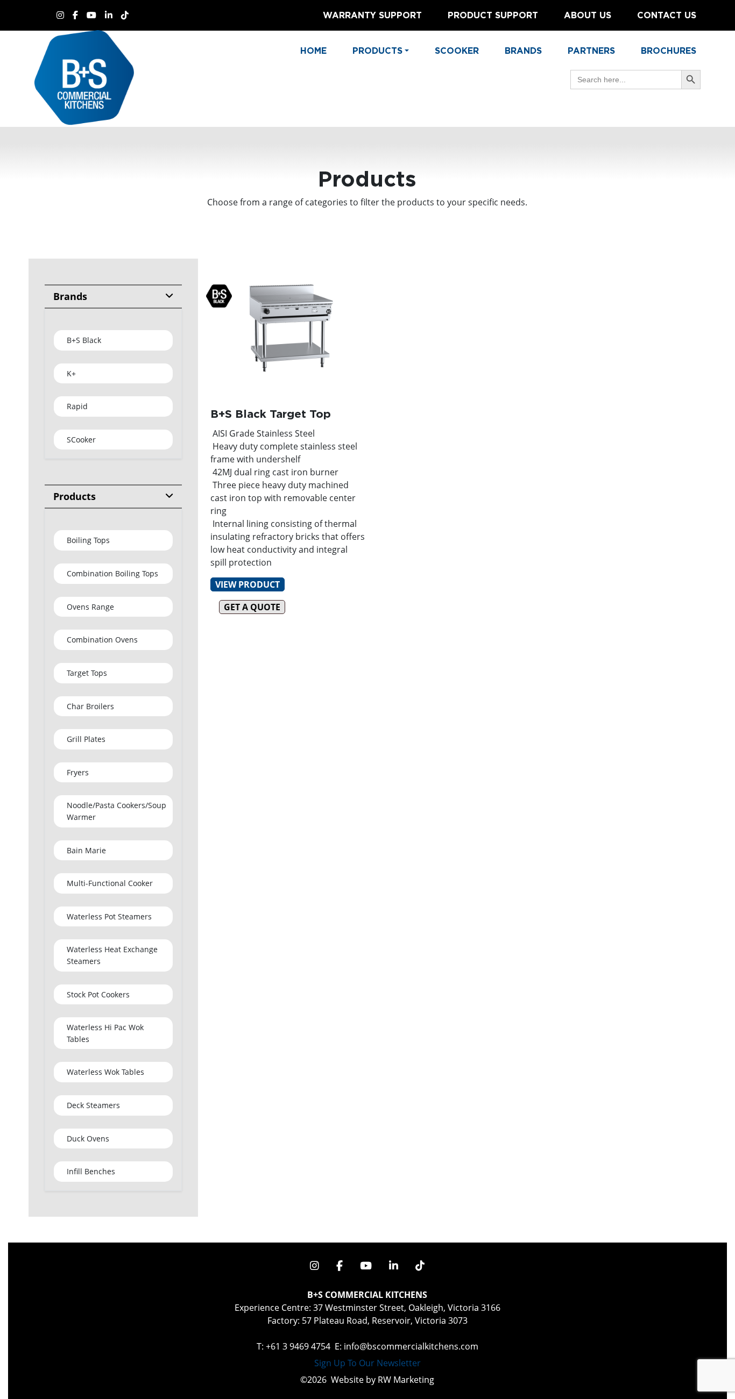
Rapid (77, 406)
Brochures (668, 50)
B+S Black (84, 340)
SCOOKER (457, 50)
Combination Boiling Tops (112, 573)
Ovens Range (90, 607)
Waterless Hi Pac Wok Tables (105, 1033)
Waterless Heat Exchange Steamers (112, 955)
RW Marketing (406, 1380)
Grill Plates (86, 739)
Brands (523, 50)
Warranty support (372, 15)
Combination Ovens (102, 639)
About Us (587, 15)
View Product (247, 584)
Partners (591, 50)
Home (313, 50)
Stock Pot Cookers (98, 994)
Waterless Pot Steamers (109, 916)
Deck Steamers (93, 1105)
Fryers (78, 772)
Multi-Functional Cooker (110, 883)
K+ (71, 373)
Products (74, 496)
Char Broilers (90, 706)
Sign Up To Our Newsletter (367, 1363)
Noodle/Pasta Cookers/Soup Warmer (116, 811)
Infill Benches (91, 1171)
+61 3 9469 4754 (298, 1346)
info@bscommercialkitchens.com (411, 1346)
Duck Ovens (88, 1138)
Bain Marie (86, 850)
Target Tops (87, 673)
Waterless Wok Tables (105, 1072)
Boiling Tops (88, 540)
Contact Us (666, 15)
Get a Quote (252, 607)
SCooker (81, 439)
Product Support (493, 15)
